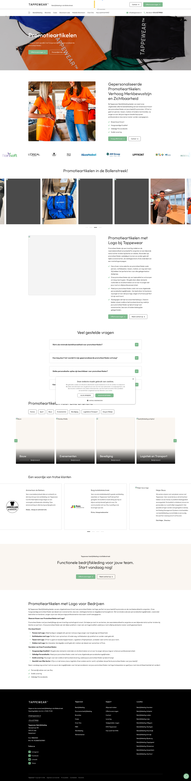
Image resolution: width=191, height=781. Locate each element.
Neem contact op (137, 317)
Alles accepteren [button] (104, 395)
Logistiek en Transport (90, 412)
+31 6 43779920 (33, 720)
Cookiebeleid (73, 777)
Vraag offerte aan (117, 139)
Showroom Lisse (64, 13)
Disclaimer (81, 777)
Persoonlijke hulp (57, 52)
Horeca (32, 412)
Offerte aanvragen (152, 4)
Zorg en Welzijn (108, 412)
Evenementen (61, 412)
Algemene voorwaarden (53, 777)
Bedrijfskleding (37, 13)
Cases (55, 13)
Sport (42, 412)
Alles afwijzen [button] (85, 395)
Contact (134, 4)
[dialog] (95, 390)
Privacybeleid (64, 777)
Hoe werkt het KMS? (102, 13)
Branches (48, 13)
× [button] (133, 379)
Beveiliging (74, 412)
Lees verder (108, 390)
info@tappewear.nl (34, 716)
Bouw (50, 412)
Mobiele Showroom (78, 13)
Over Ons (90, 13)
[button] (95, 400)
